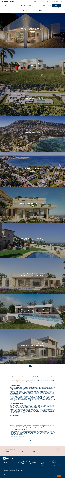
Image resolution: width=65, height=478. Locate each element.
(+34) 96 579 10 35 (32, 463)
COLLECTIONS (42, 1)
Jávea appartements (32, 465)
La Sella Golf (20, 451)
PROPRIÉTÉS (35, 1)
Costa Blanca (41, 371)
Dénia (17, 371)
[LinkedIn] (6, 462)
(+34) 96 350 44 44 (21, 463)
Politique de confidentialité (19, 469)
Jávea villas (30, 466)
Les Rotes (43, 397)
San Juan (33, 451)
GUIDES (57, 1)
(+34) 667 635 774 (54, 463)
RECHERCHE (56, 5)
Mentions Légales (11, 469)
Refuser (54, 475)
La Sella (11, 400)
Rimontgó (47, 1)
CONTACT (53, 1)
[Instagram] (4, 462)
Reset (60, 7)
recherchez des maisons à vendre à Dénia (19, 380)
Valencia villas (20, 466)
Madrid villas (53, 466)
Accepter (58, 475)
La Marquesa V (7, 451)
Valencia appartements (21, 465)
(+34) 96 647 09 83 (43, 463)
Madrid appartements (55, 465)
